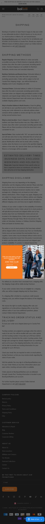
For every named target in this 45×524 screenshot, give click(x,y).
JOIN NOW (12, 267)
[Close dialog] (42, 246)
